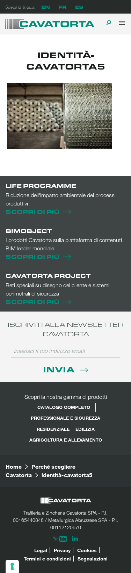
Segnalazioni (93, 559)
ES (79, 7)
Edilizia (85, 429)
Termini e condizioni (47, 559)
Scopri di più (32, 211)
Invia (60, 369)
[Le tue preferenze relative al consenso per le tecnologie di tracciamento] (12, 566)
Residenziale (53, 429)
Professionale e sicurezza (65, 418)
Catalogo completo (63, 407)
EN (45, 7)
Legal (40, 550)
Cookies (87, 550)
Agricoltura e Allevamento (65, 440)
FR (62, 7)
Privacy (62, 550)
